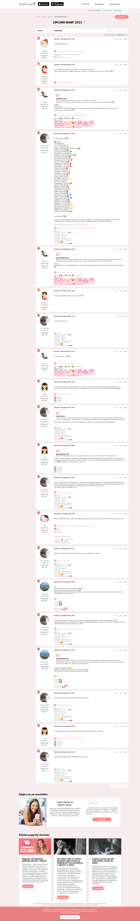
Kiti (44, 526)
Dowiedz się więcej (73, 912)
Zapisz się (102, 819)
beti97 (44, 394)
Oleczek (44, 102)
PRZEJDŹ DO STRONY (70, 917)
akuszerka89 (44, 145)
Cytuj (115, 39)
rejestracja (107, 10)
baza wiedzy (99, 4)
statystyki (85, 4)
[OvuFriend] (27, 5)
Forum (38, 17)
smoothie (44, 594)
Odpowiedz (121, 17)
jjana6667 (45, 76)
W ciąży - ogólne (47, 17)
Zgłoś (125, 39)
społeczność (114, 4)
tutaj (93, 814)
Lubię (120, 39)
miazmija (44, 51)
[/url (62, 120)
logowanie (117, 10)
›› (125, 30)
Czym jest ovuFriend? (94, 10)
